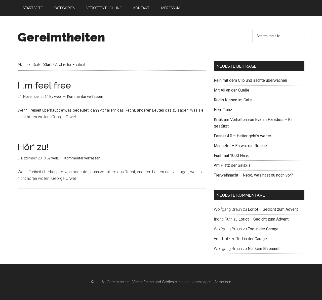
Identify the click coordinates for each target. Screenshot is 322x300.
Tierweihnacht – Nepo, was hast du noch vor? (253, 175)
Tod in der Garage (263, 229)
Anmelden (222, 282)
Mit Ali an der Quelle (231, 90)
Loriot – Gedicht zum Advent (273, 209)
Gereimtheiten (61, 37)
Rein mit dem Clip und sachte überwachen (250, 80)
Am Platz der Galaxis (232, 165)
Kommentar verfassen (85, 97)
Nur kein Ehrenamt (263, 248)
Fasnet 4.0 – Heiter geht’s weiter (242, 136)
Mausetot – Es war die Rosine (240, 145)
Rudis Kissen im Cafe (233, 100)
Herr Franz (223, 109)
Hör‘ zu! (33, 147)
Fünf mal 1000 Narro (232, 155)
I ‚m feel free (44, 85)
